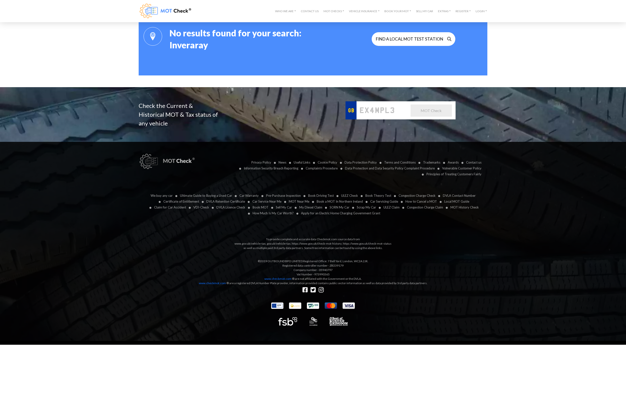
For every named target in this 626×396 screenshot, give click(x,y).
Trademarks (431, 162)
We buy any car (162, 196)
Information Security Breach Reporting (271, 168)
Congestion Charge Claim (425, 207)
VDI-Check (201, 207)
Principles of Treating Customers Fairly (453, 174)
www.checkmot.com (277, 279)
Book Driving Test (321, 196)
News (282, 162)
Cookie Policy (327, 162)
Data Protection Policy (361, 162)
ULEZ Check (349, 196)
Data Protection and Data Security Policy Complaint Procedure (390, 168)
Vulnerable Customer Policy (461, 168)
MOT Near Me (299, 201)
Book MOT (260, 207)
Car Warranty (249, 196)
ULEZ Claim (391, 207)
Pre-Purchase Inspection (283, 196)
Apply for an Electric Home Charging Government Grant (340, 213)
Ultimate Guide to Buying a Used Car (206, 196)
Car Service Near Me (266, 201)
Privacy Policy (261, 162)
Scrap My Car (366, 207)
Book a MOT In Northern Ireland (340, 201)
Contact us (473, 162)
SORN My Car (339, 207)
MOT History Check (464, 207)
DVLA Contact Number (459, 196)
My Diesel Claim (310, 207)
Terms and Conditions (400, 162)
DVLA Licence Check (230, 207)
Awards (453, 162)
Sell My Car (424, 11)
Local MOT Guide (456, 201)
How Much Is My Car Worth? (273, 213)
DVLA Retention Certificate (225, 201)
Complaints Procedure (322, 168)
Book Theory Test (378, 196)
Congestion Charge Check (417, 196)
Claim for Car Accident (170, 207)
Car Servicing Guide (384, 201)
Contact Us (310, 11)
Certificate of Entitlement (181, 201)
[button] (285, 11)
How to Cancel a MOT (421, 201)
